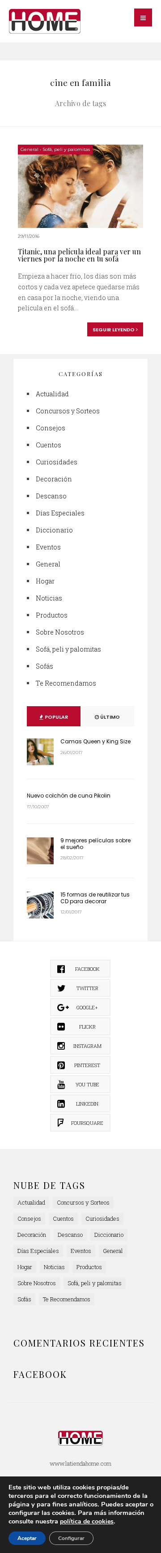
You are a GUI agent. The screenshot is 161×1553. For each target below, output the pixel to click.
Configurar (71, 1538)
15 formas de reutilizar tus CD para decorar (95, 898)
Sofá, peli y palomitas (66, 149)
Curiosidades (56, 462)
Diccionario (54, 530)
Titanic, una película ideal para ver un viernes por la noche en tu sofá (79, 255)
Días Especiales (60, 513)
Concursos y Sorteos (68, 411)
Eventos (48, 547)
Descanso (51, 496)
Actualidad (52, 394)
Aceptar (27, 1538)
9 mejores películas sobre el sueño (95, 843)
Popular (55, 717)
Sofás (44, 666)
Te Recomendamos (66, 683)
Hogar (45, 581)
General (29, 149)
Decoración (54, 479)
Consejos (50, 428)
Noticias (49, 598)
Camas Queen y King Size (95, 741)
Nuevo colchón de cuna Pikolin (68, 795)
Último (109, 717)
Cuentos (48, 445)
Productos (52, 615)
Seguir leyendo (114, 329)
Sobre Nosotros (60, 632)
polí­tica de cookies (87, 1521)
